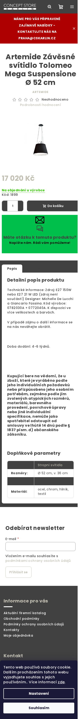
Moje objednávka (18, 635)
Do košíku (55, 206)
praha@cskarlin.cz (37, 38)
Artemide (40, 92)
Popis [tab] (12, 268)
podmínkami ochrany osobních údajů (38, 560)
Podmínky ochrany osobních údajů (34, 624)
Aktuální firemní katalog (25, 613)
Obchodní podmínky (21, 618)
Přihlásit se (18, 572)
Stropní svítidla (50, 465)
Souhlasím (39, 707)
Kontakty (11, 630)
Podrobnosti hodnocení (40, 105)
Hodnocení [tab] (38, 268)
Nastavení (39, 693)
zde (61, 682)
